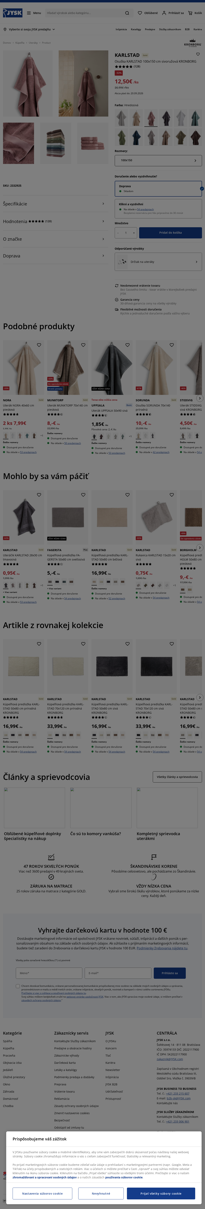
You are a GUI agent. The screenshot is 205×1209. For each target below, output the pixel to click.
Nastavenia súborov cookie (42, 1193)
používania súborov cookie (124, 1177)
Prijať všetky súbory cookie (161, 1193)
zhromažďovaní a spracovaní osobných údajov (45, 1177)
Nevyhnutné (101, 1193)
